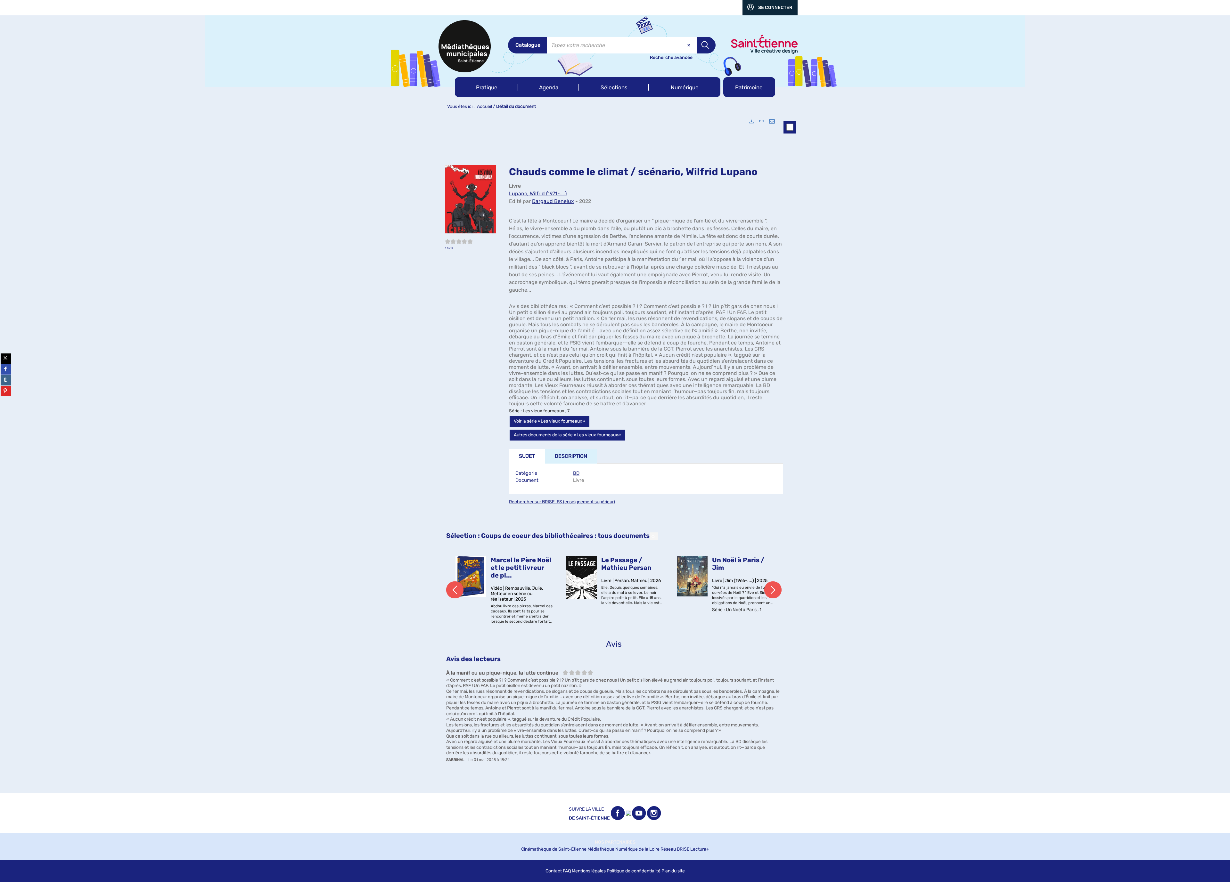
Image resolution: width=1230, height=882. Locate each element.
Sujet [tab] (527, 456)
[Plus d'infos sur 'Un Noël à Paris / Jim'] (692, 576)
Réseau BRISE (674, 849)
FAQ (567, 871)
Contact (553, 871)
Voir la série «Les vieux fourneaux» (549, 421)
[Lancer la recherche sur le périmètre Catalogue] (706, 45)
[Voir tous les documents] (654, 536)
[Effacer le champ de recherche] (689, 45)
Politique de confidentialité (633, 871)
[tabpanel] (615, 452)
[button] (486, 87)
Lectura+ (699, 849)
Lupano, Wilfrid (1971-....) (538, 193)
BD (576, 473)
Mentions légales (589, 871)
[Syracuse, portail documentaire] (465, 46)
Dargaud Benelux (553, 201)
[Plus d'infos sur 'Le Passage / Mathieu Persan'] (581, 577)
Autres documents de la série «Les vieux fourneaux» (567, 435)
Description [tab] (571, 456)
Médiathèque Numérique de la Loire (623, 849)
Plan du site (673, 871)
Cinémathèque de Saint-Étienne (553, 849)
